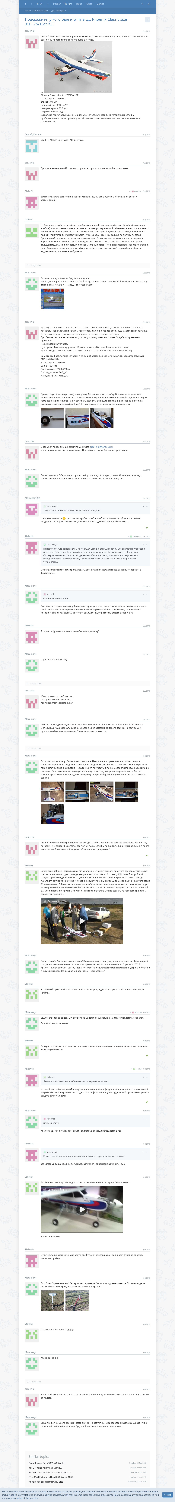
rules (19, 1498)
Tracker (57, 3)
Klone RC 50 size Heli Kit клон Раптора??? (50, 1472)
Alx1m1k (29, 191)
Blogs (79, 3)
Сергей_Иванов (33, 134)
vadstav (29, 865)
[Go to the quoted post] (147, 506)
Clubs (89, 3)
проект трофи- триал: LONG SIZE (46, 1481)
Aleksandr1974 (32, 497)
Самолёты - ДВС (41, 10)
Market (100, 3)
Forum (68, 3)
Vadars (28, 219)
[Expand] (143, 506)
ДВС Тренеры (57, 10)
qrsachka (29, 30)
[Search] (142, 4)
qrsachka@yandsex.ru (101, 446)
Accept (167, 1494)
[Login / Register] (147, 4)
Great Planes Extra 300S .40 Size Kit (47, 1463)
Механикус (31, 272)
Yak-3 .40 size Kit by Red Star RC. (45, 1467)
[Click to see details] (147, 528)
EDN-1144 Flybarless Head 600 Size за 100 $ (51, 1477)
